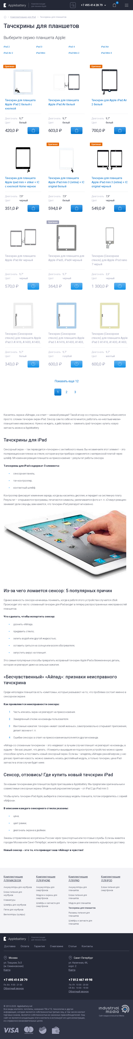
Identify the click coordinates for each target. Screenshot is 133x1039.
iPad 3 (39, 46)
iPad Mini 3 (106, 53)
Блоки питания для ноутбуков (13, 893)
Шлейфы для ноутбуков (15, 905)
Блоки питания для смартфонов (110, 889)
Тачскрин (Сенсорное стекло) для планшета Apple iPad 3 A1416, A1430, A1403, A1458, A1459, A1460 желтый (110, 342)
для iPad (78, 878)
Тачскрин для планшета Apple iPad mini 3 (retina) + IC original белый (66, 182)
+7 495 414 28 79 (92, 5)
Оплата (25, 946)
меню (126, 5)
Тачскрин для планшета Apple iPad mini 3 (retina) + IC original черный (110, 182)
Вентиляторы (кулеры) (14, 914)
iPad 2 (7, 46)
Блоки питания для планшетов (78, 896)
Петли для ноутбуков (13, 909)
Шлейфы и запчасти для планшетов (80, 922)
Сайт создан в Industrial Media (111, 1016)
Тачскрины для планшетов (82, 908)
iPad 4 (72, 46)
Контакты (87, 946)
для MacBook (13, 878)
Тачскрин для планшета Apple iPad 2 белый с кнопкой (20, 104)
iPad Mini (40, 53)
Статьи (72, 946)
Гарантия (39, 946)
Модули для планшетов (80, 903)
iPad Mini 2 (74, 53)
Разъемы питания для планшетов (79, 914)
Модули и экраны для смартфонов (46, 896)
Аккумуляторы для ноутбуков (18, 887)
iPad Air (105, 46)
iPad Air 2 (8, 53)
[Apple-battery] (5, 17)
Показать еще (67, 381)
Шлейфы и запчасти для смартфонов (48, 904)
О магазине (56, 946)
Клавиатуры (9, 900)
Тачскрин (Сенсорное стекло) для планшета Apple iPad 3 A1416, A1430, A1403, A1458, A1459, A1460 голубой (66, 342)
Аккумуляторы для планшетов (78, 889)
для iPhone (45, 878)
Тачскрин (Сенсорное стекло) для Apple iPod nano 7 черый (109, 260)
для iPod (110, 878)
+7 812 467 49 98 (80, 980)
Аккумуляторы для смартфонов (45, 889)
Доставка (9, 946)
